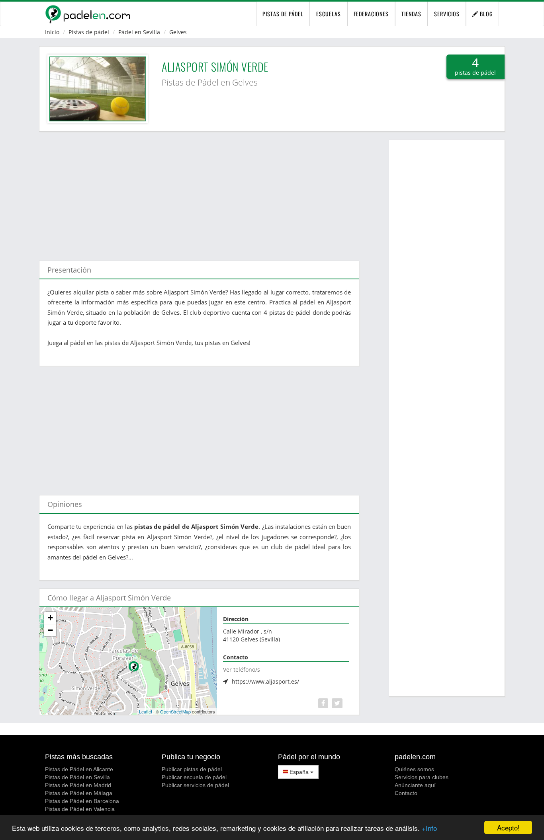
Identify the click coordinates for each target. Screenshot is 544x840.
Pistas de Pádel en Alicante (79, 769)
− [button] (50, 630)
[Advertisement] (199, 192)
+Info (429, 828)
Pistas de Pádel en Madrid (78, 785)
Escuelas (328, 14)
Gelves (178, 32)
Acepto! (508, 827)
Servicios (447, 14)
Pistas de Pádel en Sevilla (77, 777)
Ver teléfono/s (241, 669)
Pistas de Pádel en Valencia (80, 809)
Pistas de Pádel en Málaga (78, 793)
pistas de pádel (282, 14)
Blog (485, 14)
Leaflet (145, 711)
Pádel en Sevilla (139, 32)
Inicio (52, 32)
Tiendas (411, 14)
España (299, 772)
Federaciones (371, 14)
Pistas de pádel (88, 32)
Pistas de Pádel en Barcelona (82, 801)
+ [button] (50, 618)
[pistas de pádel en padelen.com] (87, 14)
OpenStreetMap (175, 711)
